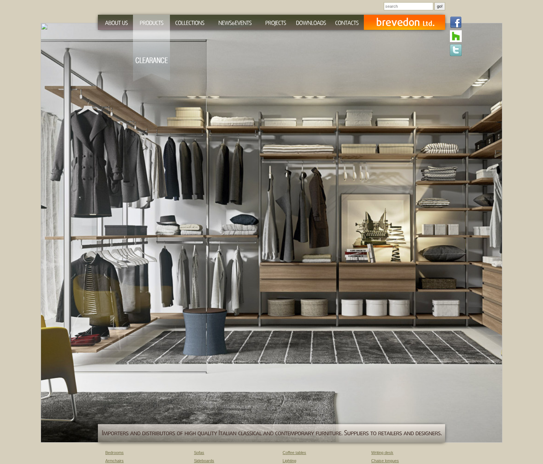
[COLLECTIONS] (189, 22)
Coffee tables (294, 452)
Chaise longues (385, 460)
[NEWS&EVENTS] (234, 22)
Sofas (199, 452)
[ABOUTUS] (115, 22)
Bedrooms (114, 452)
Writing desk (382, 452)
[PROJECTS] (275, 22)
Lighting (289, 460)
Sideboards (204, 460)
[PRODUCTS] (151, 22)
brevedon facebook (456, 23)
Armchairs (114, 460)
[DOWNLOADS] (310, 22)
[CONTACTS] (346, 22)
